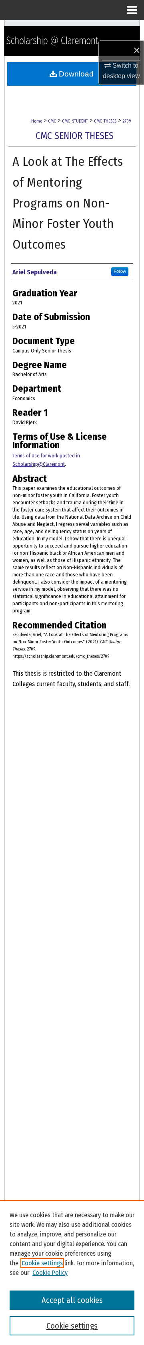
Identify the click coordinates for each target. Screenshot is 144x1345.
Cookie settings (42, 1263)
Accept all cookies (72, 1300)
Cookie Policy (50, 1273)
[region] (72, 1272)
